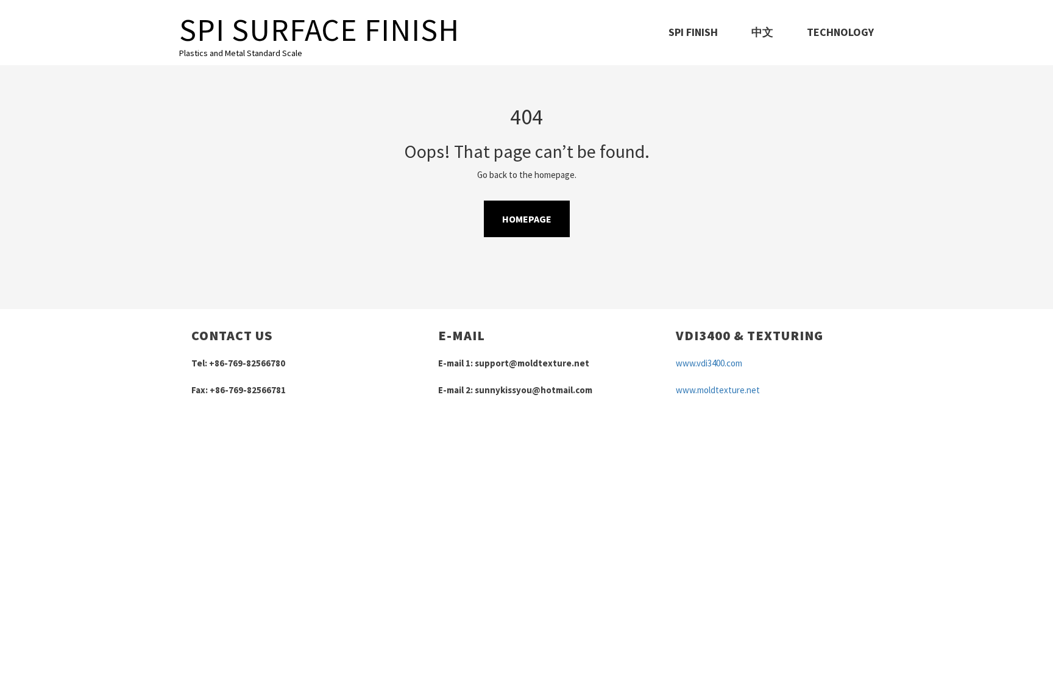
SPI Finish (693, 32)
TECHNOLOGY (840, 32)
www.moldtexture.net (718, 390)
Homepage (526, 219)
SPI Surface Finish (319, 29)
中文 (762, 32)
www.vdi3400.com (709, 363)
